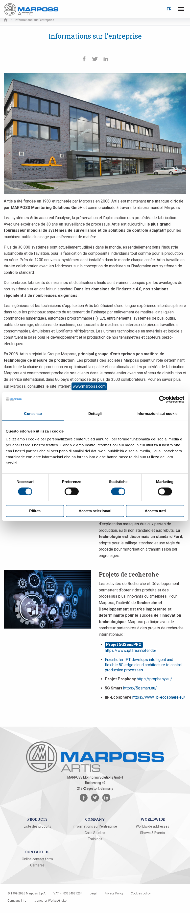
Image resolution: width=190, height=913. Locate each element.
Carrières (37, 865)
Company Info (16, 900)
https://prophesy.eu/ (154, 679)
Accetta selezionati (95, 511)
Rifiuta (35, 511)
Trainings (95, 839)
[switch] (72, 491)
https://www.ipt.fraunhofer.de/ (131, 650)
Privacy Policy (114, 893)
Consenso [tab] (33, 413)
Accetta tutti (155, 511)
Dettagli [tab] (95, 413)
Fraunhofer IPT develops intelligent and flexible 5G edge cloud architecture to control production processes (143, 664)
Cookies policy (141, 893)
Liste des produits (37, 826)
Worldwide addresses (152, 826)
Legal (93, 893)
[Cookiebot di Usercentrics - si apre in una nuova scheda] (162, 399)
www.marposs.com (89, 386)
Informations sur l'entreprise (95, 826)
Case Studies (95, 833)
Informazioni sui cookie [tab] (157, 413)
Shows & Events (152, 833)
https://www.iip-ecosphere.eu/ (158, 697)
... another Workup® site (50, 900)
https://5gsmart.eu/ (140, 688)
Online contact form (37, 859)
